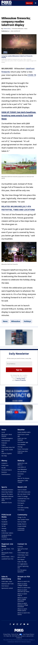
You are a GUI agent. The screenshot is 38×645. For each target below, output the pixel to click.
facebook (10, 624)
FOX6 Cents (4, 465)
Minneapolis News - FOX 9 (7, 553)
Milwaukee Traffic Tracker (23, 481)
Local (3, 432)
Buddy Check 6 (22, 524)
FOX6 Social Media (6, 516)
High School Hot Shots (6, 499)
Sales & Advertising (6, 577)
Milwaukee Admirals (7, 496)
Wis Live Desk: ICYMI (24, 494)
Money (4, 460)
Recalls (3, 468)
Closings (20, 447)
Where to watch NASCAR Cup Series (23, 590)
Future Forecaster (23, 449)
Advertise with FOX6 (7, 584)
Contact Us (22, 544)
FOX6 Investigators (7, 438)
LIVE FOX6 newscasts (24, 492)
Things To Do (22, 517)
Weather (21, 429)
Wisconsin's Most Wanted (6, 435)
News (25, 28)
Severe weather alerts (24, 432)
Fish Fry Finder (22, 522)
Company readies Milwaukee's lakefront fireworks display (16, 56)
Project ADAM (22, 526)
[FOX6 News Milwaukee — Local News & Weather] (6, 3)
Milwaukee (15, 321)
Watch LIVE (22, 487)
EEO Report (21, 559)
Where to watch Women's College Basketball (23, 605)
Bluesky (3, 531)
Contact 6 (4, 463)
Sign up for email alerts (23, 549)
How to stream (22, 490)
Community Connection (21, 529)
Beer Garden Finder (23, 519)
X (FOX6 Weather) (6, 539)
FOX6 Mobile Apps (23, 553)
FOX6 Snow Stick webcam (23, 452)
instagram (17, 624)
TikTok (3, 526)
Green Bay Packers (7, 492)
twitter (13, 624)
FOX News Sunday (23, 507)
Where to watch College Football (22, 584)
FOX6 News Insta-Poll (7, 447)
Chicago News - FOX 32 (7, 549)
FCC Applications (22, 564)
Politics (3, 445)
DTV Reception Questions (22, 571)
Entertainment (5, 441)
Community (22, 515)
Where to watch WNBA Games (22, 609)
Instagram (4, 524)
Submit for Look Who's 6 (22, 464)
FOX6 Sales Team (6, 581)
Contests (20, 546)
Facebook (4, 522)
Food (19, 476)
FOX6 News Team (23, 555)
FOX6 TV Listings (23, 496)
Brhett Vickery (7, 28)
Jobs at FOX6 (21, 557)
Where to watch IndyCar (22, 594)
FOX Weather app (23, 442)
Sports (4, 487)
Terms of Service (20, 380)
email (27, 624)
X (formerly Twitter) (7, 533)
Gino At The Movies (23, 478)
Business (4, 472)
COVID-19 (31, 75)
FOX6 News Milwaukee (18, 28)
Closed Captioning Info (23, 567)
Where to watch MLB (24, 587)
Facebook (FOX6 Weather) (6, 536)
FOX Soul (20, 505)
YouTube (4, 519)
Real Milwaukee (22, 469)
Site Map (4, 456)
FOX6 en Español (6, 453)
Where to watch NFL (24, 581)
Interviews (21, 474)
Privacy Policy (21, 378)
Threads (3, 528)
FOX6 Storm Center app (23, 435)
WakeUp (21, 460)
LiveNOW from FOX (23, 499)
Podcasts (4, 443)
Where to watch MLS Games (24, 613)
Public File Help (22, 562)
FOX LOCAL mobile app (7, 450)
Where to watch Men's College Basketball (22, 599)
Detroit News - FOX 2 (7, 557)
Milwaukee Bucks (6, 502)
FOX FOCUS (5, 586)
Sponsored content (7, 588)
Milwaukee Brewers (7, 490)
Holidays (27, 321)
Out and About (22, 471)
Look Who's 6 (22, 467)
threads (20, 624)
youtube (24, 624)
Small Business (5, 474)
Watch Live (29, 3)
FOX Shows (21, 510)
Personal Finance (6, 470)
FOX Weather (21, 444)
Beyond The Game (7, 494)
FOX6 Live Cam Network (22, 439)
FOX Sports (21, 503)
